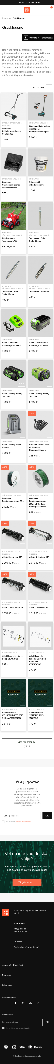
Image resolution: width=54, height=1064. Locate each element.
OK (47, 815)
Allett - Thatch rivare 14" (13, 608)
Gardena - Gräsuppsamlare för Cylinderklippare (11, 185)
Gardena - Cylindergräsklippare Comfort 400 (11, 131)
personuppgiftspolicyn (23, 821)
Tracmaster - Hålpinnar (39, 291)
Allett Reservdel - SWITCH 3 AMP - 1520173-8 (36, 715)
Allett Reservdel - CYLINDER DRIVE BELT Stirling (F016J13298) (12, 715)
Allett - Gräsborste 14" (39, 608)
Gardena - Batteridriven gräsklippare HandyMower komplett (39, 129)
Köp (22, 117)
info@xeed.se (20, 929)
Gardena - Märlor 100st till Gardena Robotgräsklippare (39, 447)
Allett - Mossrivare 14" (12, 557)
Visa (21, 383)
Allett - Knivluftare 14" (39, 557)
